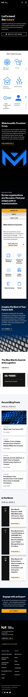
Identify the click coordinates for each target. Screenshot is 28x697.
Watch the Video (15, 34)
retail (19, 285)
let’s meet (6, 329)
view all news (7, 502)
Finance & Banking (8, 257)
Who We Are (18, 654)
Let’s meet (14, 611)
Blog (16, 661)
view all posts (8, 406)
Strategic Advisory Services (18, 102)
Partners (17, 664)
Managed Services (7, 66)
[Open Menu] (25, 2)
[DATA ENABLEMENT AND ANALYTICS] (7, 102)
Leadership (18, 668)
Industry (14, 210)
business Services (8, 271)
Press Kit (17, 674)
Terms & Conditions (6, 687)
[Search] (22, 2)
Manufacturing (8, 285)
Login (3, 678)
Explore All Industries (13, 244)
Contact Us (6, 638)
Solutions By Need (7, 654)
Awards (5, 367)
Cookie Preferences (6, 689)
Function (14, 218)
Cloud (18, 66)
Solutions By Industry (5, 658)
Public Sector (19, 271)
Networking (19, 83)
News (16, 657)
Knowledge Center (7, 671)
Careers (17, 671)
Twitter (2, 692)
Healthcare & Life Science (19, 257)
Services (4, 667)
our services (7, 143)
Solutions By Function (5, 663)
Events (3, 674)
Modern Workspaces (7, 83)
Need (14, 214)
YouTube (7, 692)
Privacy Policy (14, 687)
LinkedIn (5, 692)
